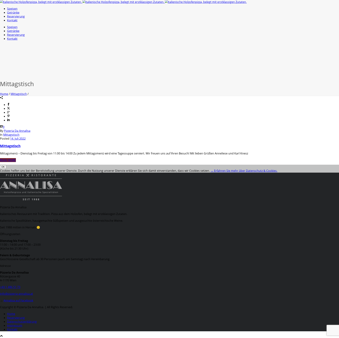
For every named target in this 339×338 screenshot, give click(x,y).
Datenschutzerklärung (22, 322)
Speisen (12, 9)
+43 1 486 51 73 (10, 287)
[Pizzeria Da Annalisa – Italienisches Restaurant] (123, 2)
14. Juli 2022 (18, 138)
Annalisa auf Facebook (18, 300)
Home (4, 94)
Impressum (14, 325)
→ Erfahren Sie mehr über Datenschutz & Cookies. (243, 171)
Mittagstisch (19, 94)
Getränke (13, 12)
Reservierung (16, 16)
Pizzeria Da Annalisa (17, 131)
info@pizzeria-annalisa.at (16, 294)
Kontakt (12, 20)
